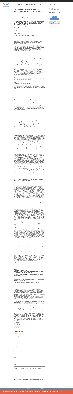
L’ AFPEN (18, 4)
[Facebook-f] (52, 1)
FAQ (24, 4)
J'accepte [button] (69, 392)
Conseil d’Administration (36, 4)
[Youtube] (56, 1)
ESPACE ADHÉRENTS (29, 4)
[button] (63, 4)
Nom (15, 357)
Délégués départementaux (44, 4)
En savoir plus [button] (3, 392)
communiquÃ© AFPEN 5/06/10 (17, 333)
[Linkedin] (60, 1)
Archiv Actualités (54, 9)
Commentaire (16, 346)
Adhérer (22, 4)
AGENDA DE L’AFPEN (52, 4)
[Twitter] (54, 1)
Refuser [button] (66, 392)
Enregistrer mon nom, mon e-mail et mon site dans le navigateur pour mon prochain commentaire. (27, 369)
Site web (15, 364)
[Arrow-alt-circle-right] (58, 1)
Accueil (15, 4)
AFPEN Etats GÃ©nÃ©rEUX (17, 336)
